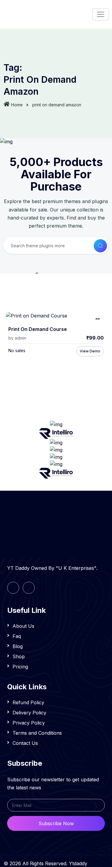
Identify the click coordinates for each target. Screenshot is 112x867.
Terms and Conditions (37, 733)
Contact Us (25, 743)
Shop (19, 656)
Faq (17, 636)
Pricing (20, 667)
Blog (18, 646)
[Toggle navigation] (100, 14)
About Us (23, 626)
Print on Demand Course (37, 329)
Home (17, 104)
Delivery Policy (29, 713)
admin (20, 337)
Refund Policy (28, 702)
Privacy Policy (29, 723)
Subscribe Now (56, 823)
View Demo (90, 351)
